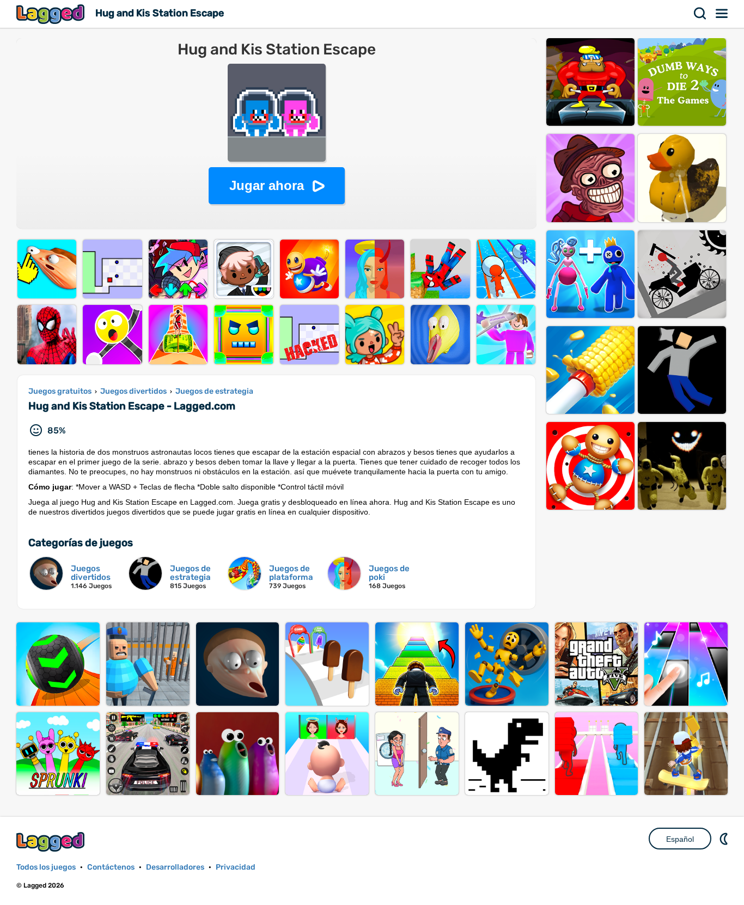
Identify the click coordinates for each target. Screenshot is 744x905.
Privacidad (235, 867)
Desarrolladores (175, 867)
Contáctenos (111, 867)
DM (725, 838)
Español (680, 839)
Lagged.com (51, 841)
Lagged (51, 14)
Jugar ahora (266, 185)
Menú (722, 13)
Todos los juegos (46, 867)
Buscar (700, 13)
